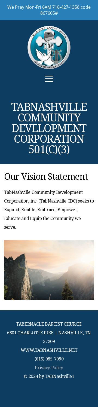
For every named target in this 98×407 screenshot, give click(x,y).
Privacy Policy (49, 367)
